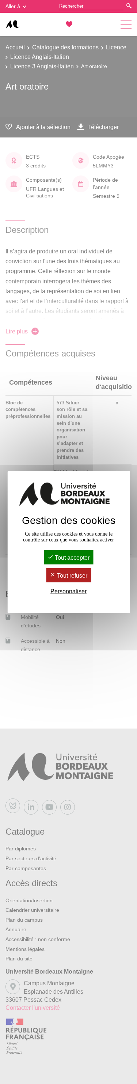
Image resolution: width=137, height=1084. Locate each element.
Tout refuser (71, 576)
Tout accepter (71, 557)
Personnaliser (68, 591)
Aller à (12, 6)
